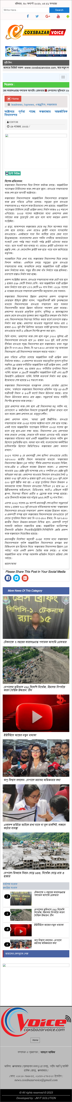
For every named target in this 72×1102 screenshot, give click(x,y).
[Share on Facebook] (8, 578)
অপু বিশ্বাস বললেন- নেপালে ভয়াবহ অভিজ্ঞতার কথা (32, 780)
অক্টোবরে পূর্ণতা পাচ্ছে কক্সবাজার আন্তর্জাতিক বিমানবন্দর (36, 113)
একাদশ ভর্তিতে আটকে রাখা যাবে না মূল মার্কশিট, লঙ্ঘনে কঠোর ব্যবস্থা (34, 826)
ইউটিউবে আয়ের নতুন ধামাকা (20, 735)
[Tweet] (16, 578)
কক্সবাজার (52, 104)
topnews (29, 104)
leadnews (17, 104)
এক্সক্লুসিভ (40, 104)
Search (59, 10)
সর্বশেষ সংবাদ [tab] (10, 884)
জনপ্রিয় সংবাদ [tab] (10, 887)
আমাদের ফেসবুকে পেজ (16, 953)
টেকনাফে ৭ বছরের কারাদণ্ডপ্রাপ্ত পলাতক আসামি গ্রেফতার (35, 642)
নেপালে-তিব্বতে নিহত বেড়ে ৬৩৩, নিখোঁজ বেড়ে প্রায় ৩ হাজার (34, 874)
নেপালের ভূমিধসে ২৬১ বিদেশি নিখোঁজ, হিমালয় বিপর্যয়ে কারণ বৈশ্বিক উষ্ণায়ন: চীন (34, 688)
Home (15, 98)
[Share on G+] (25, 578)
